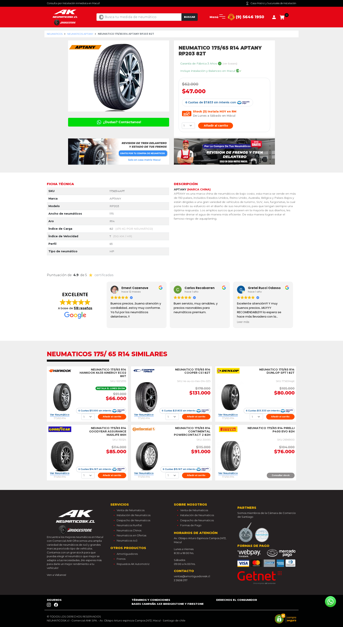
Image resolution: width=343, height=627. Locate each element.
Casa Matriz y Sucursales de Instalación (273, 3)
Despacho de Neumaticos (133, 520)
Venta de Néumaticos (131, 510)
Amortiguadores (127, 553)
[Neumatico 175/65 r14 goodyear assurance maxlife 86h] (62, 455)
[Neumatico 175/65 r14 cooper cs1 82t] (146, 397)
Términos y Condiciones (151, 599)
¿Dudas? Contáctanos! (121, 122)
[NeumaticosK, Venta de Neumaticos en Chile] (65, 17)
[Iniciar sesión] (274, 17)
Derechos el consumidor (236, 599)
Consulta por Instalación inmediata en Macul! (73, 3)
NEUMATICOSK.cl (58, 620)
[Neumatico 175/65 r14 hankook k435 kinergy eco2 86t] (62, 397)
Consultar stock (281, 475)
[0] (282, 17)
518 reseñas (83, 308)
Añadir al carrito (215, 125)
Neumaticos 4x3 (127, 540)
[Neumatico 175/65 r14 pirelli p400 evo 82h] (230, 455)
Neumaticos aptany (80, 33)
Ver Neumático (59, 415)
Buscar (189, 16)
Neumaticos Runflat (129, 525)
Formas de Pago (190, 525)
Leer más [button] (243, 322)
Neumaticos (55, 33)
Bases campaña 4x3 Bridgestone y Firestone (168, 603)
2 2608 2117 (180, 580)
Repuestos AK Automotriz (133, 564)
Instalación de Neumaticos (133, 515)
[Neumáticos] (76, 521)
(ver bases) (230, 63)
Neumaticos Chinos (129, 530)
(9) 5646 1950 (249, 16)
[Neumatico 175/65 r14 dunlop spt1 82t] (230, 397)
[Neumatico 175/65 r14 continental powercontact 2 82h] (146, 455)
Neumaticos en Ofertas (131, 535)
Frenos (121, 558)
